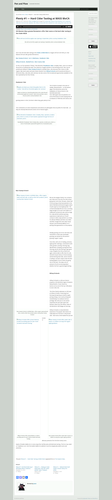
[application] (44, 26)
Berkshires (60, 21)
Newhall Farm (52, 22)
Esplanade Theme (87, 498)
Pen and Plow (21, 4)
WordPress (95, 498)
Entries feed (91, 56)
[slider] (69, 26)
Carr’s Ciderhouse (66, 21)
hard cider (26, 22)
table (56, 22)
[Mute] (66, 26)
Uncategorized (35, 21)
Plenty (23, 9)
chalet (17, 22)
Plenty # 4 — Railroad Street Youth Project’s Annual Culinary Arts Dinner (61, 468)
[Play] (18, 26)
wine (70, 22)
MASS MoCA (46, 22)
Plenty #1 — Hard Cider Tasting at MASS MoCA (33, 459)
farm (20, 22)
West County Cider (65, 22)
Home (17, 9)
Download (34, 29)
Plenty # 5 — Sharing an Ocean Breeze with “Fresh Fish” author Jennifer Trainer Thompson (42, 468)
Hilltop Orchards (39, 22)
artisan (46, 21)
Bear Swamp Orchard (53, 21)
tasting (59, 22)
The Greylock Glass (60, 459)
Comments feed (91, 58)
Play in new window (26, 29)
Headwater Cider (32, 22)
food (22, 22)
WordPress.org (91, 60)
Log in (89, 53)
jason (34, 483)
